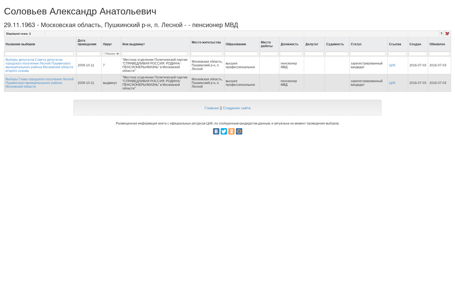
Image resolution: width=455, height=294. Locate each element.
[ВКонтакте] (216, 131)
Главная (212, 107)
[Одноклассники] (231, 131)
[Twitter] (224, 131)
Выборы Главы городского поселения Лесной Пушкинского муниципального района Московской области (40, 82)
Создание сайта (237, 107)
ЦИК (392, 65)
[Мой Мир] (239, 131)
